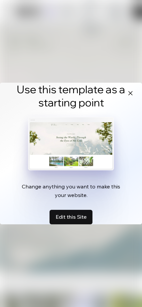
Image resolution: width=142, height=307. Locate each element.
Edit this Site (71, 216)
